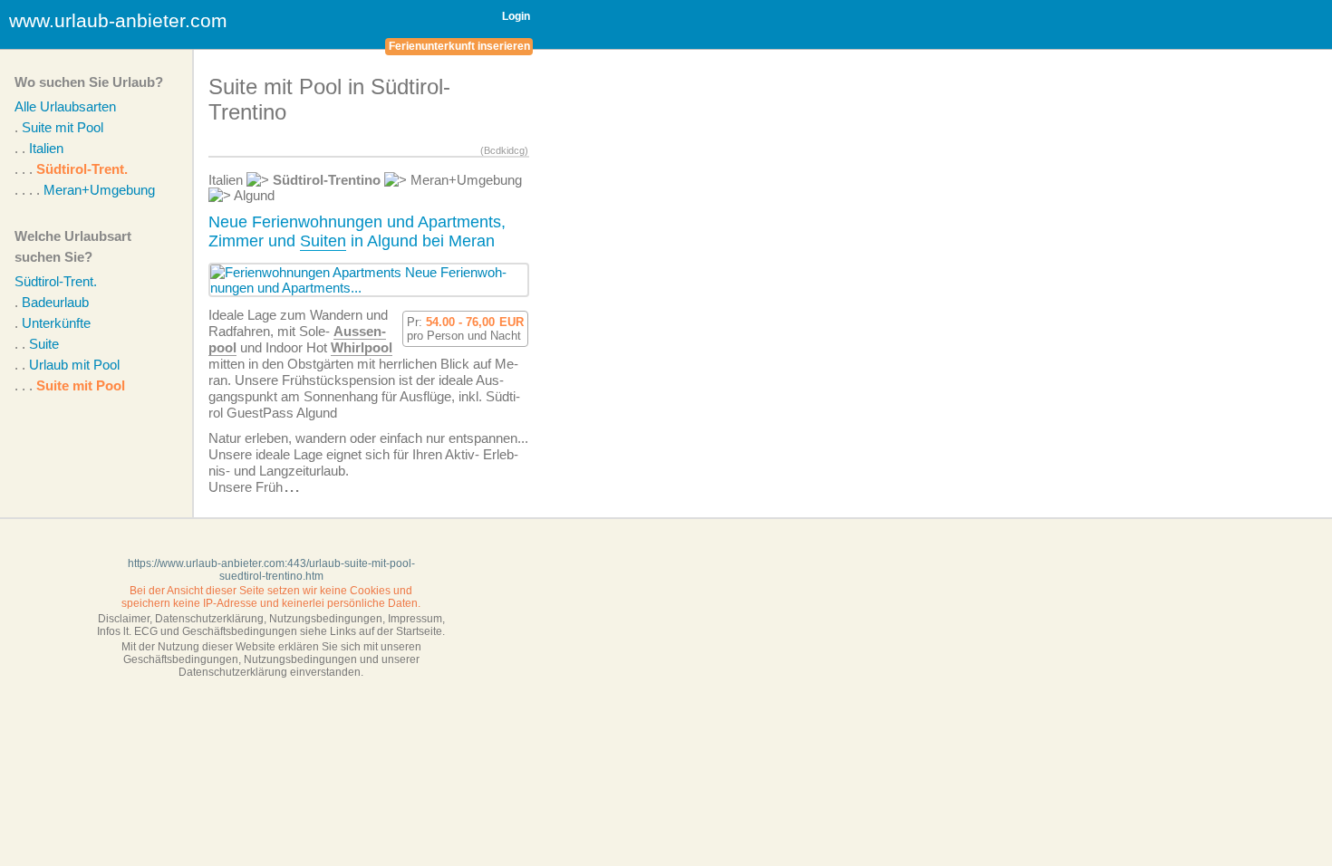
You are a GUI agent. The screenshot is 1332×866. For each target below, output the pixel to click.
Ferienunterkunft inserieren (459, 46)
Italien (46, 148)
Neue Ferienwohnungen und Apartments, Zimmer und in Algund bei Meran (357, 231)
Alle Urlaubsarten (65, 106)
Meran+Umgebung (99, 189)
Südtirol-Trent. (82, 169)
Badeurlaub (55, 302)
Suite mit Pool (62, 127)
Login (516, 16)
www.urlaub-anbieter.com (118, 20)
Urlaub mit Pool (74, 364)
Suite (44, 343)
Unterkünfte (56, 323)
